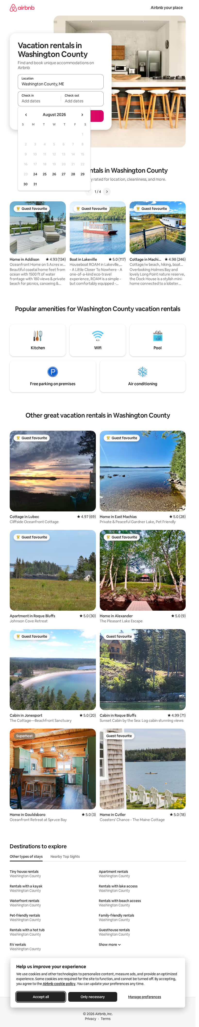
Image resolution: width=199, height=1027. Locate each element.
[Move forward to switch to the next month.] (82, 114)
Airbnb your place (167, 7)
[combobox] (61, 84)
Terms (106, 1019)
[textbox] (39, 101)
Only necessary (93, 997)
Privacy (90, 1019)
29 (82, 174)
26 (54, 174)
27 (64, 174)
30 (26, 184)
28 (73, 174)
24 (35, 174)
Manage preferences (144, 997)
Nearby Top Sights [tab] (65, 856)
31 (35, 184)
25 (45, 174)
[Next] (107, 192)
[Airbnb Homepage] (22, 7)
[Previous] (89, 192)
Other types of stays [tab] (26, 856)
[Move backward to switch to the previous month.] (26, 114)
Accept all (41, 997)
